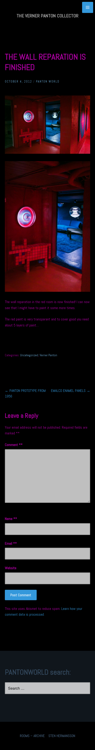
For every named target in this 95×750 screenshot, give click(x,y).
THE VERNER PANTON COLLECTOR (47, 16)
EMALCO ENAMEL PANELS (70, 390)
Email (10, 543)
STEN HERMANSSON (61, 735)
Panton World (47, 81)
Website (10, 568)
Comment (13, 444)
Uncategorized (29, 355)
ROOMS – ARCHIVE (32, 735)
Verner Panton (48, 355)
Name (10, 518)
